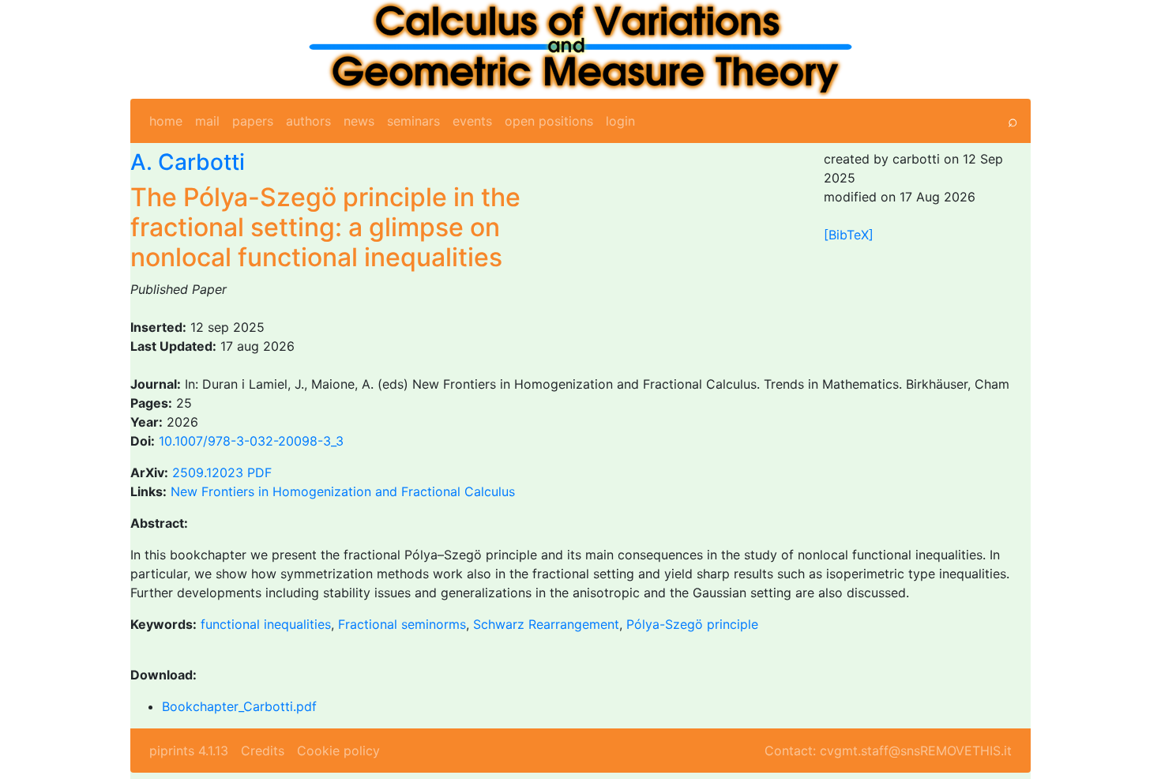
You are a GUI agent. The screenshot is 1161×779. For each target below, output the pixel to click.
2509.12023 (207, 472)
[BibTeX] (849, 235)
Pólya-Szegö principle (692, 624)
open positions (549, 121)
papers (252, 121)
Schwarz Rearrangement (546, 624)
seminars (413, 121)
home (165, 121)
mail (207, 121)
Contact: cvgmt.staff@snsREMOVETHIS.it (888, 750)
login (620, 121)
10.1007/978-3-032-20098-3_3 (251, 441)
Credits (262, 750)
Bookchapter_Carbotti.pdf (239, 706)
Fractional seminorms (402, 624)
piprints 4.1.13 (188, 750)
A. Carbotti (187, 162)
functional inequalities (266, 624)
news (359, 121)
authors (308, 121)
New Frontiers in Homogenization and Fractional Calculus (343, 491)
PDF (259, 472)
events (472, 121)
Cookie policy (338, 750)
